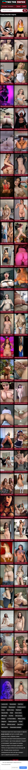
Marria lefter (4, 727)
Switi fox (20, 704)
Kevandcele (13, 704)
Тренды (18, 6)
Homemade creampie (15, 727)
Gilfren (3, 724)
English (24, 6)
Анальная (4, 707)
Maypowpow (12, 707)
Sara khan (20, 724)
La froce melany (11, 718)
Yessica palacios (12, 721)
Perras (20, 721)
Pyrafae (11, 715)
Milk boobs (4, 715)
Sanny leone (18, 712)
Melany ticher (21, 718)
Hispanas (3, 721)
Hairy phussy (18, 715)
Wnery (3, 710)
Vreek (11, 712)
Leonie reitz (4, 704)
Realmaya (18, 710)
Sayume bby (4, 712)
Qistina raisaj (10, 710)
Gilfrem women (11, 724)
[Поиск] (24, 10)
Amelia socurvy (21, 707)
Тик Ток (15, 2)
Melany (3, 718)
